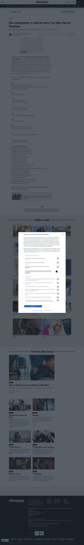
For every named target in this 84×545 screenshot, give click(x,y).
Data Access (42, 310)
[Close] (63, 234)
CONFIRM (33, 306)
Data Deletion (35, 310)
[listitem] (42, 255)
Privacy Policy (49, 310)
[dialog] (42, 272)
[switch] (57, 258)
